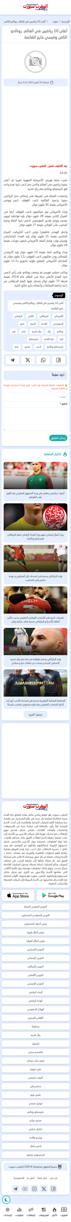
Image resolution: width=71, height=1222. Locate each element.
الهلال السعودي (35, 1009)
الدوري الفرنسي (35, 984)
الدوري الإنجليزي (35, 949)
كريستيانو (33, 339)
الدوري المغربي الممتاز (35, 907)
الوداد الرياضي (35, 1001)
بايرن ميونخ (35, 1069)
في (13, 331)
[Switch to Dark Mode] (6, 1200)
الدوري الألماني (35, 975)
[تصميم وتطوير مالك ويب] (59, 1167)
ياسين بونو (35, 1095)
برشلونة (36, 1026)
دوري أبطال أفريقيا (35, 941)
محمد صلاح (36, 1120)
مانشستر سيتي (35, 1052)
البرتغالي (44, 316)
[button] (58, 360)
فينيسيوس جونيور (36, 1155)
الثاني (31, 316)
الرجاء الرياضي (35, 992)
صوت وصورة (54, 21)
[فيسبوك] (53, 1189)
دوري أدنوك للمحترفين (35, 924)
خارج (22, 324)
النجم (33, 324)
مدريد (27, 347)
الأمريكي (58, 316)
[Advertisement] (35, 124)
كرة (61, 339)
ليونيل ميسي (35, 1103)
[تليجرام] (15, 1189)
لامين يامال (35, 1146)
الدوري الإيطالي (35, 966)
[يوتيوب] (25, 1189)
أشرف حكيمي (35, 1078)
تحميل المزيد (35, 714)
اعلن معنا (42, 1178)
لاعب (38, 347)
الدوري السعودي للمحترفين (35, 915)
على (23, 331)
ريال (49, 331)
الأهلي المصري (35, 1018)
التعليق (63, 403)
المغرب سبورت (16, 1167)
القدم (44, 324)
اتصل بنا (31, 1178)
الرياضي (18, 316)
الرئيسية (66, 21)
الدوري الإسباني (35, 958)
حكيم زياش (35, 1086)
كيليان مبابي (35, 1129)
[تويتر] (44, 1189)
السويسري (58, 324)
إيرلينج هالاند (35, 1138)
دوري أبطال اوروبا (35, 932)
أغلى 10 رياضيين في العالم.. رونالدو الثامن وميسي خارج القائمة (38, 305)
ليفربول (35, 1043)
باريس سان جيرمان (35, 1061)
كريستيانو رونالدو (55, 347)
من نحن (54, 1178)
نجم (17, 347)
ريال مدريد (37, 331)
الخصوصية (19, 1178)
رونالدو (60, 331)
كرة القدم (49, 339)
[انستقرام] (34, 1189)
